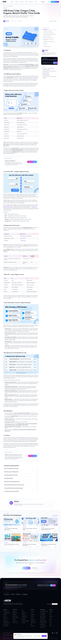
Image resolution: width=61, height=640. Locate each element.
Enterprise (14, 619)
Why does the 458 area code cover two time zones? (14, 484)
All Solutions (32, 611)
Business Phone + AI (6, 611)
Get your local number (32, 161)
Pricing (36, 1)
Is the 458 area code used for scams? (11, 491)
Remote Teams (33, 622)
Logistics (32, 617)
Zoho (50, 624)
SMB (31, 624)
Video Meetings (5, 617)
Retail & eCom (33, 614)
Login (48, 1)
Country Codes (42, 627)
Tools (26, 1)
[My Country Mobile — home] (4, 2)
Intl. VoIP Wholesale (43, 625)
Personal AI (23, 622)
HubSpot (50, 622)
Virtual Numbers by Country (44, 611)
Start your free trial (32, 455)
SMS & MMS (5, 614)
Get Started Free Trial (54, 1)
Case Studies (51, 616)
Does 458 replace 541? (8, 478)
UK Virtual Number (42, 614)
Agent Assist (14, 614)
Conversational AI (24, 616)
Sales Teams (32, 619)
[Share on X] (53, 21)
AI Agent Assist (24, 617)
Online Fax (4, 619)
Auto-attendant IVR (6, 624)
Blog (50, 614)
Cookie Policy (18, 637)
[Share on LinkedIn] (51, 21)
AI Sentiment (23, 619)
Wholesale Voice (42, 624)
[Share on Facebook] (55, 21)
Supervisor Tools (15, 622)
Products (12, 1)
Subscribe (55, 62)
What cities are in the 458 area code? (11, 471)
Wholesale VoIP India (43, 622)
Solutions (22, 1)
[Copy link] (57, 21)
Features (17, 1)
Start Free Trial (26, 567)
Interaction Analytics (15, 617)
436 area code (31, 345)
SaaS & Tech (32, 616)
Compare (50, 619)
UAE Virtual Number (43, 617)
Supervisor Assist (15, 616)
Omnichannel (14, 611)
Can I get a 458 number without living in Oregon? (13, 488)
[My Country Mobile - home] (7, 601)
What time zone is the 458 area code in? (12, 481)
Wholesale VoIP (42, 619)
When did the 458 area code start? (11, 475)
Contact (50, 625)
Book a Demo (35, 567)
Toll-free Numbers (6, 625)
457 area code (33, 78)
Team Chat (4, 616)
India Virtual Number (43, 616)
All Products (51, 611)
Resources (31, 1)
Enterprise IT (33, 625)
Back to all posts (55, 515)
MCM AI (23, 611)
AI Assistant (23, 614)
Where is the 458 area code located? (11, 468)
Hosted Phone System (6, 622)
